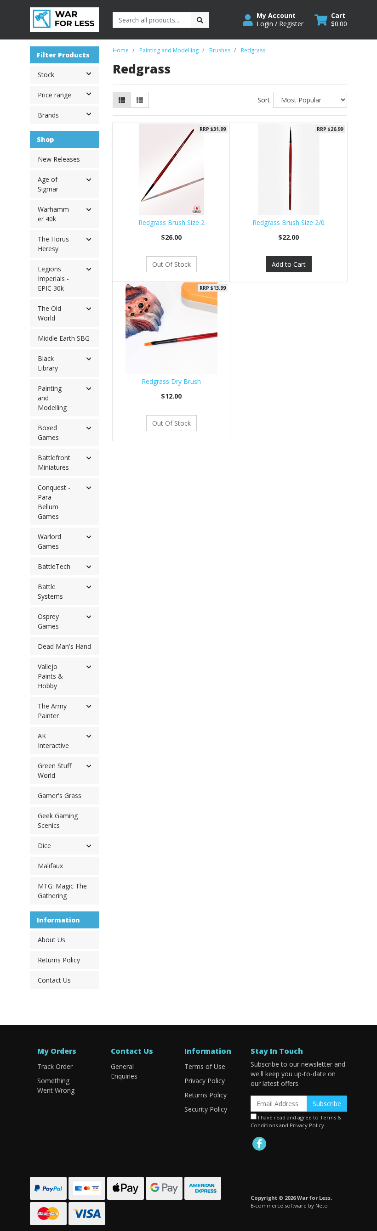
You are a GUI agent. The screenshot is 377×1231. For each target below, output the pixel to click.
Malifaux (50, 865)
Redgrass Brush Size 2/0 (288, 222)
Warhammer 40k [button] (53, 214)
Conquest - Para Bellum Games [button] (54, 502)
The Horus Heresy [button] (53, 244)
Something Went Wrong (55, 1085)
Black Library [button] (48, 363)
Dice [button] (44, 845)
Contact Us (54, 980)
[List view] (140, 100)
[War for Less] (64, 19)
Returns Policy (59, 960)
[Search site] (200, 20)
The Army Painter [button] (52, 711)
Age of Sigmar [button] (48, 184)
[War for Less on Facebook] (259, 1144)
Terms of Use (204, 1066)
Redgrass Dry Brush (171, 381)
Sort (263, 100)
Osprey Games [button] (48, 621)
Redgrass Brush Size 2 (171, 222)
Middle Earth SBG (64, 338)
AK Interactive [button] (53, 740)
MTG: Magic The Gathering (62, 891)
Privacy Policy (204, 1080)
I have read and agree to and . (296, 1121)
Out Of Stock (171, 264)
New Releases (59, 159)
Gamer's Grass (59, 795)
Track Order (55, 1066)
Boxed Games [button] (48, 432)
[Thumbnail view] (122, 100)
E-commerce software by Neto (289, 1205)
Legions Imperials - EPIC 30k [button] (53, 278)
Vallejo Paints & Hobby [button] (50, 676)
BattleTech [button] (54, 566)
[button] (273, 19)
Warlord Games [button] (49, 541)
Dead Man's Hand (64, 646)
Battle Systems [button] (50, 591)
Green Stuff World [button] (54, 770)
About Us (51, 939)
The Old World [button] (49, 313)
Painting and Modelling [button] (52, 398)
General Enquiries (124, 1071)
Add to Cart (289, 264)
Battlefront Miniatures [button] (54, 462)
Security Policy (205, 1109)
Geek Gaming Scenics (58, 820)
